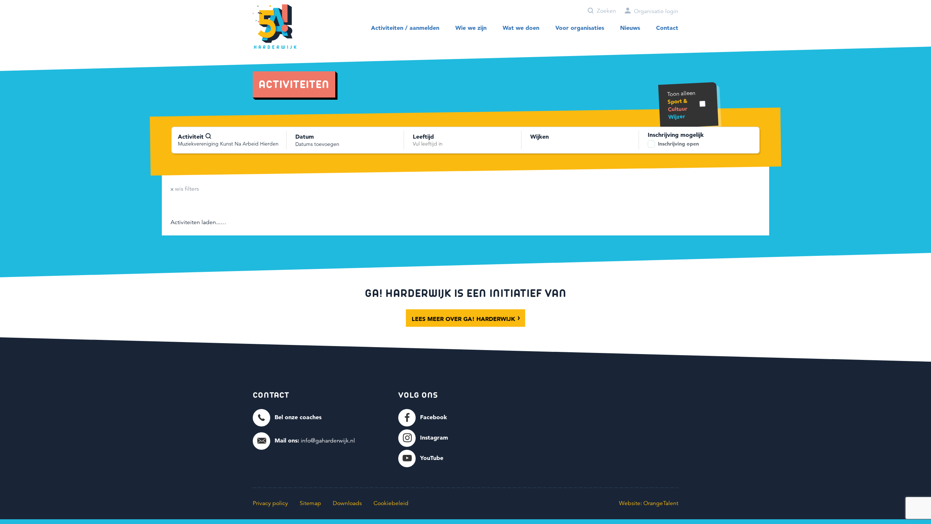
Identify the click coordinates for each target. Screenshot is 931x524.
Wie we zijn (471, 27)
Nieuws (630, 27)
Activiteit (191, 136)
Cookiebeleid (390, 503)
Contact (667, 27)
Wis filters (186, 189)
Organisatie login (655, 11)
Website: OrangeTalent (648, 503)
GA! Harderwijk (274, 27)
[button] (287, 417)
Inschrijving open (678, 143)
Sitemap (310, 503)
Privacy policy (270, 503)
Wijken (539, 136)
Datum (304, 136)
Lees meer (463, 318)
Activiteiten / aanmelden (405, 27)
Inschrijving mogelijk (676, 134)
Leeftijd (423, 136)
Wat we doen (521, 27)
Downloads (347, 503)
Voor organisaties (579, 27)
